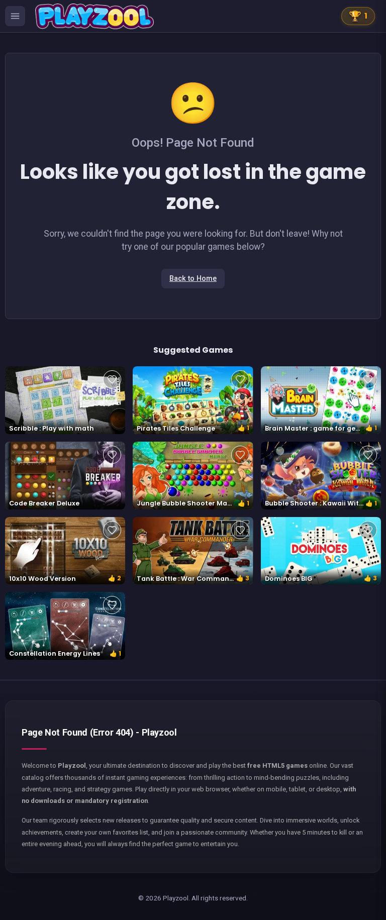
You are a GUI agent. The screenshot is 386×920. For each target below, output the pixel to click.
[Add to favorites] (112, 379)
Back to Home (193, 278)
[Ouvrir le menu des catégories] (15, 16)
